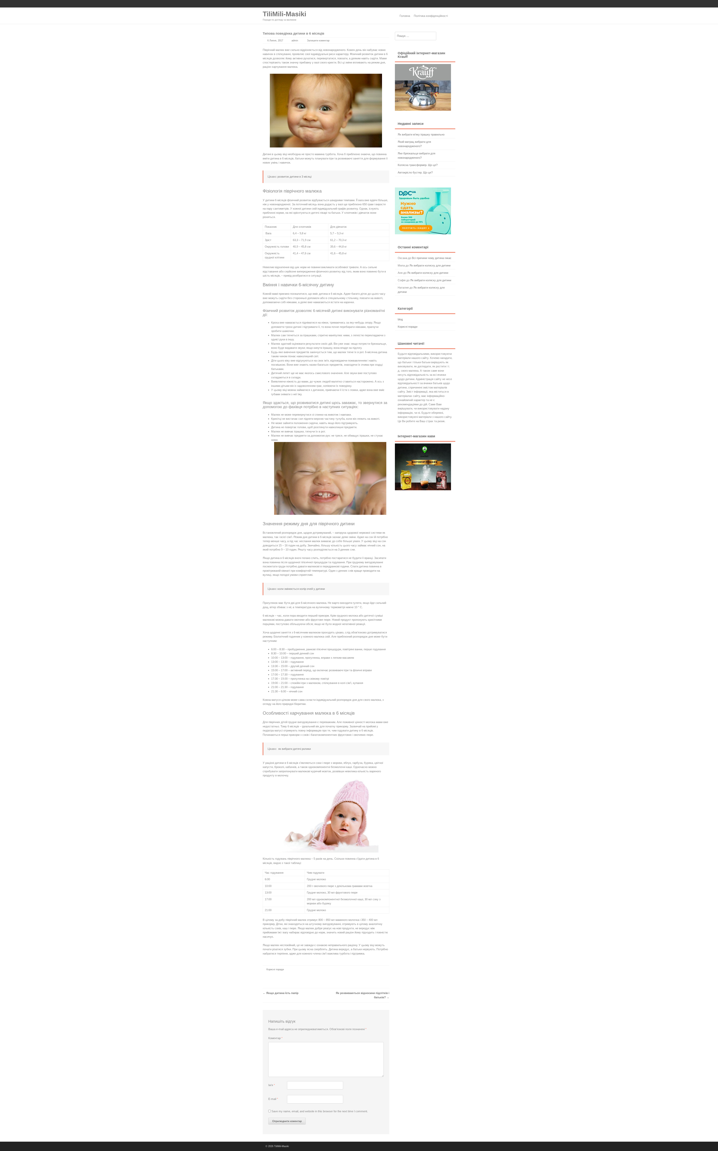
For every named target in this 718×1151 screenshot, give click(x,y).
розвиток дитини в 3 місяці (294, 176)
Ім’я (271, 1085)
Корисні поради (275, 969)
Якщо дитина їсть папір (280, 993)
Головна (405, 15)
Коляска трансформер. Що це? (418, 165)
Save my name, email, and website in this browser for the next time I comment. (319, 1111)
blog (400, 319)
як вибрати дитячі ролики (294, 748)
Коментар (275, 1038)
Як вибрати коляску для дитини (429, 265)
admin (295, 40)
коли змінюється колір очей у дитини (301, 588)
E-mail (273, 1098)
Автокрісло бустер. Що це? (415, 172)
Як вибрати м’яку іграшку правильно (421, 134)
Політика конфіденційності (431, 15)
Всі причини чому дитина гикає (431, 258)
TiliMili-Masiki (284, 14)
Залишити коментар (318, 40)
